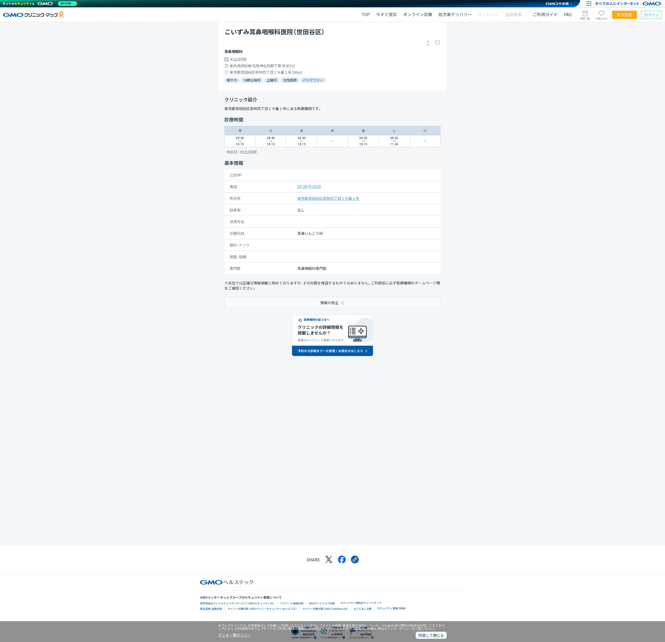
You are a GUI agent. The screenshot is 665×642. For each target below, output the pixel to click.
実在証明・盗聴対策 (211, 608)
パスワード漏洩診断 (291, 603)
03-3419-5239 (309, 186)
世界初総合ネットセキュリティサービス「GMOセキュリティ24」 (237, 603)
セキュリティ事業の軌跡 (391, 608)
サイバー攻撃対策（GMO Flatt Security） (325, 608)
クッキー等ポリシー (234, 635)
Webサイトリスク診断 (322, 603)
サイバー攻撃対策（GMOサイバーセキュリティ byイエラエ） (262, 608)
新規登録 (624, 15)
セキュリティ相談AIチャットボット (361, 603)
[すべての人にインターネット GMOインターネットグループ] (629, 3)
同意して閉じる (431, 635)
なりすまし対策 (363, 608)
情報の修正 (329, 303)
